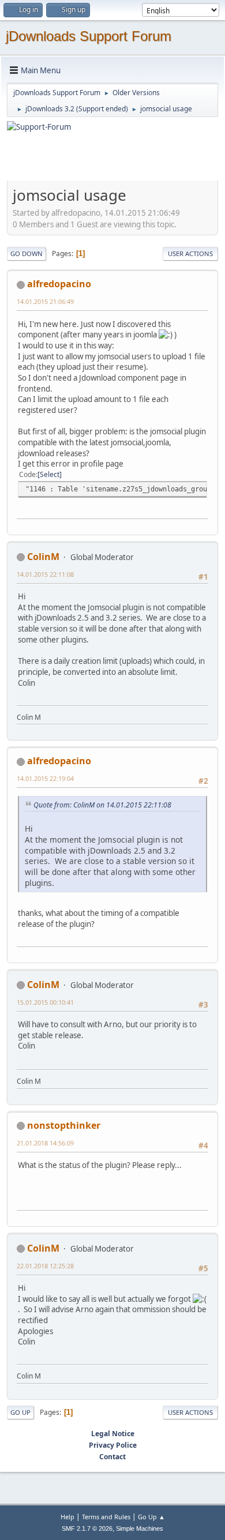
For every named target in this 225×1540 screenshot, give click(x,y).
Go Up (20, 1412)
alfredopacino (59, 283)
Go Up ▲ (151, 1516)
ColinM (43, 556)
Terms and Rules (106, 1516)
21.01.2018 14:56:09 (45, 1143)
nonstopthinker (63, 1125)
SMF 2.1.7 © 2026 (87, 1528)
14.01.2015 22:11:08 (45, 574)
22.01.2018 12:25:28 (45, 1265)
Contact (112, 1457)
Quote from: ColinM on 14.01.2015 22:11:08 (102, 805)
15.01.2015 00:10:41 (45, 1002)
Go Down (26, 253)
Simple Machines (139, 1528)
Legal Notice (112, 1433)
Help (67, 1516)
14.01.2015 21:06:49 (45, 301)
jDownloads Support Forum (88, 36)
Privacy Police (113, 1445)
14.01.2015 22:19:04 (45, 778)
